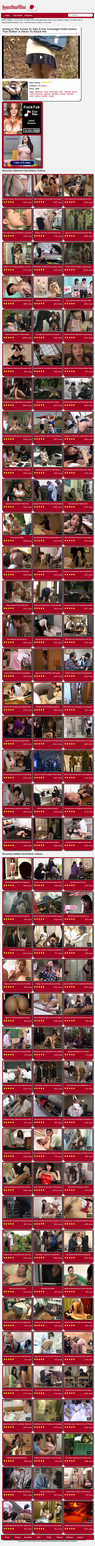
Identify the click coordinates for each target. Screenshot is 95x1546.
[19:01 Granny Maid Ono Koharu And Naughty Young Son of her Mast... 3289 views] (17, 649)
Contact (80, 1537)
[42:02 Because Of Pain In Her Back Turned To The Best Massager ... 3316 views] (48, 1197)
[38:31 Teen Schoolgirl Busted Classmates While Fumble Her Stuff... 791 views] (17, 1028)
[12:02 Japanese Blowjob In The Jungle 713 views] (78, 1028)
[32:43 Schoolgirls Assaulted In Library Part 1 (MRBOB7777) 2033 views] (48, 1231)
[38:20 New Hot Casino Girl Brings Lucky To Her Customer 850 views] (48, 1096)
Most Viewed (17, 15)
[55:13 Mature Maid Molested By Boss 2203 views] (48, 548)
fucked (38, 96)
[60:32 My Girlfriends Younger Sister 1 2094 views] (17, 615)
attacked (55, 94)
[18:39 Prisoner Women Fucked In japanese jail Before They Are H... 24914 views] (78, 243)
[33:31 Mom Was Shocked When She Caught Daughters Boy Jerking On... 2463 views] (48, 649)
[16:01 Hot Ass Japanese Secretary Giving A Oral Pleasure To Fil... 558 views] (48, 858)
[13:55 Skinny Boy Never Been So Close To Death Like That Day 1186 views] (48, 994)
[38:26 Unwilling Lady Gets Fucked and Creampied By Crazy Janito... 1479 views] (48, 1400)
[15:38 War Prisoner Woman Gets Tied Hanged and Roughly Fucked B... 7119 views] (78, 751)
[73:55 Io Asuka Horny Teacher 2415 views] (17, 926)
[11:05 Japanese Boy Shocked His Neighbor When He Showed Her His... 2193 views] (17, 683)
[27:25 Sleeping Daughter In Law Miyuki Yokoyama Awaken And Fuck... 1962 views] (17, 1400)
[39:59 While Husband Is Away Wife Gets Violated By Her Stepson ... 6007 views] (48, 175)
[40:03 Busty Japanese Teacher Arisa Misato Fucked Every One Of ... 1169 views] (17, 1062)
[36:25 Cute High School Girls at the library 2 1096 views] (48, 311)
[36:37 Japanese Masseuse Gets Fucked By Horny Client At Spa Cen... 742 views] (17, 1333)
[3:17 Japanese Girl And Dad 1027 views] (48, 1468)
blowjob (70, 94)
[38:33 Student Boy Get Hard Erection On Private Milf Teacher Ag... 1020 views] (17, 1129)
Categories (28, 15)
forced (62, 94)
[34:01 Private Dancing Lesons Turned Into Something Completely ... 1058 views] (17, 548)
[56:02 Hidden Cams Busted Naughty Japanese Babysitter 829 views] (48, 1299)
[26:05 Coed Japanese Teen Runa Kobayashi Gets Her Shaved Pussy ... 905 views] (17, 345)
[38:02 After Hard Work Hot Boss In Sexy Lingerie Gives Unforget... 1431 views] (78, 514)
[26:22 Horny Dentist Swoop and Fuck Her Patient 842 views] (48, 1502)
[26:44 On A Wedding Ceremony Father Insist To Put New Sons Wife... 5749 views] (78, 1333)
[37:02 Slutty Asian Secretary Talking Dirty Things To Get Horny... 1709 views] (78, 446)
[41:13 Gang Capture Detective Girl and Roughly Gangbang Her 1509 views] (48, 1062)
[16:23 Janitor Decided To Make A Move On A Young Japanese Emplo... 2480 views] (78, 717)
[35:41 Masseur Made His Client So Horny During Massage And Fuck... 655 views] (78, 1299)
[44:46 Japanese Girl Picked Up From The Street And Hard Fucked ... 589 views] (17, 960)
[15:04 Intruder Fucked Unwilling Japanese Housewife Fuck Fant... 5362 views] (48, 683)
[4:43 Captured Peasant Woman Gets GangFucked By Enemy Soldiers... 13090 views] (48, 480)
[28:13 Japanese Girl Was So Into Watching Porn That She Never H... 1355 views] (17, 819)
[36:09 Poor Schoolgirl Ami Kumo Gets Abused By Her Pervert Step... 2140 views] (17, 751)
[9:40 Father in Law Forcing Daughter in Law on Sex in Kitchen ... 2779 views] (17, 243)
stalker (45, 96)
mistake (67, 92)
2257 (38, 1537)
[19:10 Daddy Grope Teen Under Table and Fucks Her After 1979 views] (78, 1502)
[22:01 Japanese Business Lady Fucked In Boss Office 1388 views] (17, 1163)
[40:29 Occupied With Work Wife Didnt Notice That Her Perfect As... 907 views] (17, 1502)
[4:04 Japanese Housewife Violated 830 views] (78, 926)
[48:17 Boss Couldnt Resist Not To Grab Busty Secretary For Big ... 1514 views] (48, 1366)
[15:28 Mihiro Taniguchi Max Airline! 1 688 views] (17, 1434)
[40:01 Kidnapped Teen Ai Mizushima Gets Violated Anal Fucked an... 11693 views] (17, 378)
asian (46, 92)
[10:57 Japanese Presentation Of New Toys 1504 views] (17, 480)
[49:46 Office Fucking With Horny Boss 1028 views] (48, 785)
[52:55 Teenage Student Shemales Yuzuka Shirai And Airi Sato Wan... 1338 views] (78, 1366)
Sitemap (59, 1537)
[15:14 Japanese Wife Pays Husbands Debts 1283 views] (17, 717)
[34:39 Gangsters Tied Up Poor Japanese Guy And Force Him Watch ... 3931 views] (78, 412)
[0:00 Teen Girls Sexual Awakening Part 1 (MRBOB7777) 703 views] (78, 1062)
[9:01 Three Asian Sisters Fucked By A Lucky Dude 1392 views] (17, 209)
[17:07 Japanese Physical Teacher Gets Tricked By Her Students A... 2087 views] (48, 412)
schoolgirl (54, 92)
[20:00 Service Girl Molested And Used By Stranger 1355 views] (48, 892)
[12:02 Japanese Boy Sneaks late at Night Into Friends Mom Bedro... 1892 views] (48, 615)
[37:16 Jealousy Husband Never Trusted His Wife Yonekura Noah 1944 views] (48, 582)
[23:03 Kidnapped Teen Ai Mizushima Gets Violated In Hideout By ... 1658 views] (48, 1028)
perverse (39, 94)
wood (74, 92)
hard (32, 96)
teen (61, 92)
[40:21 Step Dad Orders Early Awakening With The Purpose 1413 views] (48, 514)
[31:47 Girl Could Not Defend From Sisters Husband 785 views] (48, 1129)
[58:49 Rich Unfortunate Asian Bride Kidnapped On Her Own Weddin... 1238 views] (78, 1096)
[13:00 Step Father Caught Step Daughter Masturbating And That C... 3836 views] (48, 819)
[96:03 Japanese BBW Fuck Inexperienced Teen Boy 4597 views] (78, 960)
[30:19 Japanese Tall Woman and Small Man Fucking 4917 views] (48, 277)
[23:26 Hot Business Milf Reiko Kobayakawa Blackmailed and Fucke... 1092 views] (78, 1231)
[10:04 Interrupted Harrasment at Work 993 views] (78, 1163)
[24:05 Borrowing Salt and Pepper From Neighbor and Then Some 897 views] (78, 683)
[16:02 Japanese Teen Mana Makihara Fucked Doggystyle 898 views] (17, 994)
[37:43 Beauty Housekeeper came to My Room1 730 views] (17, 1299)
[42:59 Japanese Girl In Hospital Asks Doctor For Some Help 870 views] (48, 1333)
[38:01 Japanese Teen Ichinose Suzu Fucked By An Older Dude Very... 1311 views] (78, 548)
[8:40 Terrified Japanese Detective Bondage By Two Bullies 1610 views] (78, 649)
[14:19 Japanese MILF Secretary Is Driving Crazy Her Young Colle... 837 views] (17, 1197)
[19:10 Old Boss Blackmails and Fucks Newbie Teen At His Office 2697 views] (78, 378)
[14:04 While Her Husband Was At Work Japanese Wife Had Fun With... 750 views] (78, 1265)
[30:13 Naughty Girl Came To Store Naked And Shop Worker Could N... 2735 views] (48, 209)
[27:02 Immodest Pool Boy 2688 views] (17, 514)
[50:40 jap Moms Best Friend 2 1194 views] (78, 858)
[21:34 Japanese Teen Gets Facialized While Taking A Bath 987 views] (78, 345)
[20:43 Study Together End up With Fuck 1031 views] (17, 582)
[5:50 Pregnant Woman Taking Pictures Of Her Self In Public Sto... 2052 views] (17, 175)
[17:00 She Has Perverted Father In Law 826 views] (78, 892)
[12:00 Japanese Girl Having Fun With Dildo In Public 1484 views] (48, 446)
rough (51, 96)
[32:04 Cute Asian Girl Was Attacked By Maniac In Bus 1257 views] (17, 1468)
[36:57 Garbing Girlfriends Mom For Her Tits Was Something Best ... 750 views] (48, 1434)
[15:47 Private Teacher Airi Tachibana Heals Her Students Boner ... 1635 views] (17, 446)
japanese (39, 92)
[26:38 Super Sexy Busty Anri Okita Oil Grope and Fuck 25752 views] (48, 1163)
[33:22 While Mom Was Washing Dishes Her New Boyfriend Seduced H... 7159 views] (78, 615)
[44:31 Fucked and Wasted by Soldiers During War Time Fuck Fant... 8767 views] (78, 582)
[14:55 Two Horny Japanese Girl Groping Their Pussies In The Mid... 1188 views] (78, 1434)
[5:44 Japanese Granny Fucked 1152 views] (17, 1265)
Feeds (49, 1537)
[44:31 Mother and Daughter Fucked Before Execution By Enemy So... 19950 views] (17, 311)
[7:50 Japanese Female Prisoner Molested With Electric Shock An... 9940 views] (78, 209)
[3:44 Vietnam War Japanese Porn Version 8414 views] (48, 378)
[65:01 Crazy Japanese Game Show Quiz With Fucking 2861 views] (78, 277)
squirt (32, 94)
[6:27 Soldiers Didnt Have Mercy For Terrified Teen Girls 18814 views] (48, 717)
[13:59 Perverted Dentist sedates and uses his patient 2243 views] (78, 819)
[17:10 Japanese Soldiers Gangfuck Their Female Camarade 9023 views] (48, 751)
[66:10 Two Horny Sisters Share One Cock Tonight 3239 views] (78, 1400)
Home (7, 15)
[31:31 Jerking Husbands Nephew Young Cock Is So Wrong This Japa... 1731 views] (17, 1366)
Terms (7, 1537)
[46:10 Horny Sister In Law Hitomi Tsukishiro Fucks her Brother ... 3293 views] (48, 345)
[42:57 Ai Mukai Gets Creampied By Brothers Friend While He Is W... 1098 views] (78, 1197)
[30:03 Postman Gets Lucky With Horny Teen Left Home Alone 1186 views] (17, 1231)
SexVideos (42, 86)
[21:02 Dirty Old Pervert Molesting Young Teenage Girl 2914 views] (78, 311)
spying (47, 94)
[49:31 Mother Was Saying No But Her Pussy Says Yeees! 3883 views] (17, 277)
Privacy (18, 1537)
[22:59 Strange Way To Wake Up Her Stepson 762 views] (78, 1468)
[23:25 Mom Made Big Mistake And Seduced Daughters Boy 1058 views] (17, 858)
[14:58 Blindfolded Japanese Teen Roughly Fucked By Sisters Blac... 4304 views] (48, 243)
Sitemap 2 (69, 1537)
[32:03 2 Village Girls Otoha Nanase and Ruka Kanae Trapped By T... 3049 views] (48, 960)
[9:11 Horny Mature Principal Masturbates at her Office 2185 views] (78, 175)
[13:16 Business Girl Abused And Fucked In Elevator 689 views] (17, 892)
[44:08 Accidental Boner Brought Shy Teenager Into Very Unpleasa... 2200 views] (17, 412)
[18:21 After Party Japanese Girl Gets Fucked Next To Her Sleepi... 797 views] (48, 926)
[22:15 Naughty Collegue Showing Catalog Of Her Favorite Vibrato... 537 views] (17, 1096)
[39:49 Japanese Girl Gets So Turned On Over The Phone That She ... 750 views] (78, 994)
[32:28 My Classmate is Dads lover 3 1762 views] (78, 480)
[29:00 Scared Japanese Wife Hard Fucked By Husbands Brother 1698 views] (17, 785)
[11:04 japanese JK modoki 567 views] (48, 1265)
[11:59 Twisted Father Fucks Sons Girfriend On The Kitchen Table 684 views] (78, 1129)
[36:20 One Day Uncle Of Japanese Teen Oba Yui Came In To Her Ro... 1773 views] (78, 785)
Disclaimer (28, 1537)
